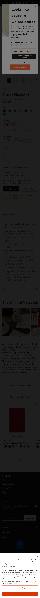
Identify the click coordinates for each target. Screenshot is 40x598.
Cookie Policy (13, 583)
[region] (20, 575)
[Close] (37, 556)
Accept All (20, 594)
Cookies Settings (20, 588)
